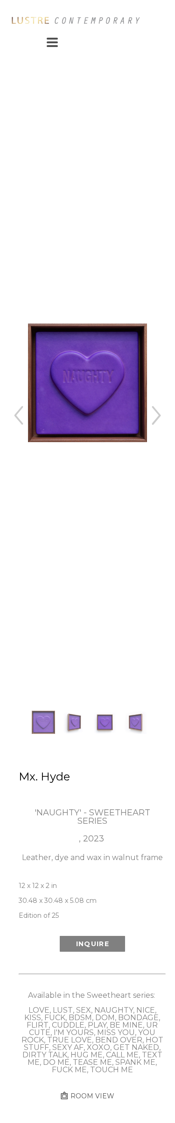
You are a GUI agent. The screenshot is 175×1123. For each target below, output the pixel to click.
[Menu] (52, 42)
